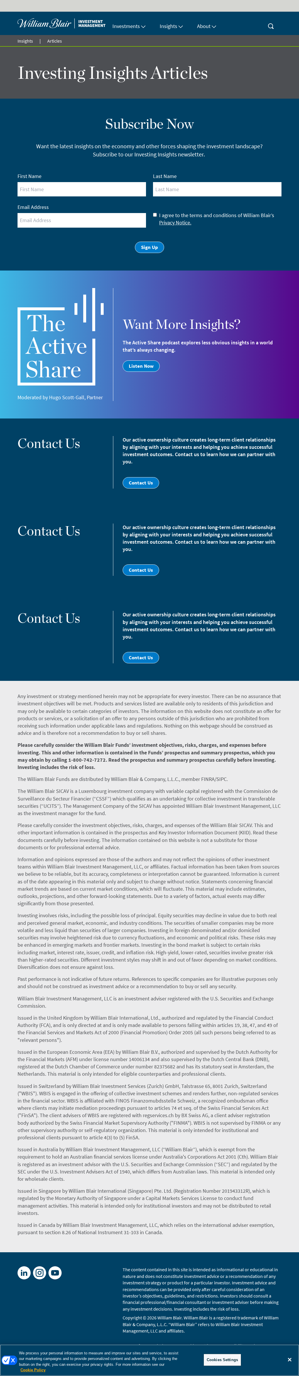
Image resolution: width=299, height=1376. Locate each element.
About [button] (204, 26)
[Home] (61, 23)
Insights (25, 41)
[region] (149, 1360)
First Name (29, 176)
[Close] (289, 1359)
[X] (39, 1272)
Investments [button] (126, 26)
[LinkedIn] (24, 1272)
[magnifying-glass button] (270, 23)
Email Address (33, 207)
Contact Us (141, 482)
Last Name (165, 176)
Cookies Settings (222, 1360)
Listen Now (141, 366)
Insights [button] (168, 26)
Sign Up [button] (149, 247)
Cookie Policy (33, 1370)
